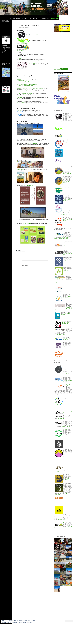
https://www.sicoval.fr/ (67, 245)
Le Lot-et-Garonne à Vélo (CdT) (23, 81)
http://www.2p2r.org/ (36, 34)
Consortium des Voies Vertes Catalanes (24, 93)
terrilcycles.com (61, 418)
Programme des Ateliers (26, 262)
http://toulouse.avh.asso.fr (64, 163)
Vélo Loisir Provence (21, 95)
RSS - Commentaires (4, 82)
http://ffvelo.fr (67, 142)
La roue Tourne (5, 16)
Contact (29, 18)
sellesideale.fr (57, 471)
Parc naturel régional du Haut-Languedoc (24, 90)
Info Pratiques (35, 18)
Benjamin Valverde (20, 169)
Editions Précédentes (54, 18)
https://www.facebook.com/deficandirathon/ (62, 214)
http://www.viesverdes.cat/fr (59, 334)
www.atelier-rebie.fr (66, 426)
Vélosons (4, 57)
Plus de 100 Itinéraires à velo (44, 18)
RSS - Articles (3, 81)
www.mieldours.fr (65, 394)
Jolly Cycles (19, 110)
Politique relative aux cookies (28, 622)
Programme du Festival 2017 (27, 266)
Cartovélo (19, 79)
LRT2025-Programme (57, 69)
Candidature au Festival (16, 18)
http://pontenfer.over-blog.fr (22, 60)
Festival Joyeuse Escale (6, 47)
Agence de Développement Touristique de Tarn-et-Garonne (28, 82)
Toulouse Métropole (20, 102)
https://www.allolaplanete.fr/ (67, 219)
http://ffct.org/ (19, 58)
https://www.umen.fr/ (67, 173)
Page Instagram (4, 27)
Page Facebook (4, 25)
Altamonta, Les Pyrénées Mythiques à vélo (25, 85)
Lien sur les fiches (4, 66)
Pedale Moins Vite (20, 205)
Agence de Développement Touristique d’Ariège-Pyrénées (27, 88)
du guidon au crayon (27, 223)
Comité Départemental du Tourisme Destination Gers (27, 84)
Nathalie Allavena (20, 158)
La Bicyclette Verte (20, 77)
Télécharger (64, 68)
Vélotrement (19, 97)
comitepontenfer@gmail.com (35, 60)
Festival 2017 (19, 24)
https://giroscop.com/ (62, 519)
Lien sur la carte (4, 67)
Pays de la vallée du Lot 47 (22, 80)
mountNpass (19, 99)
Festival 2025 (24, 18)
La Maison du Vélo (32, 63)
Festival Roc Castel (5, 50)
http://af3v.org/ (25, 43)
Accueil (10, 18)
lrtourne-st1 (27, 27)
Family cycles (65, 429)
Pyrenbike (41, 88)
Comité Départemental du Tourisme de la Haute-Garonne (27, 86)
